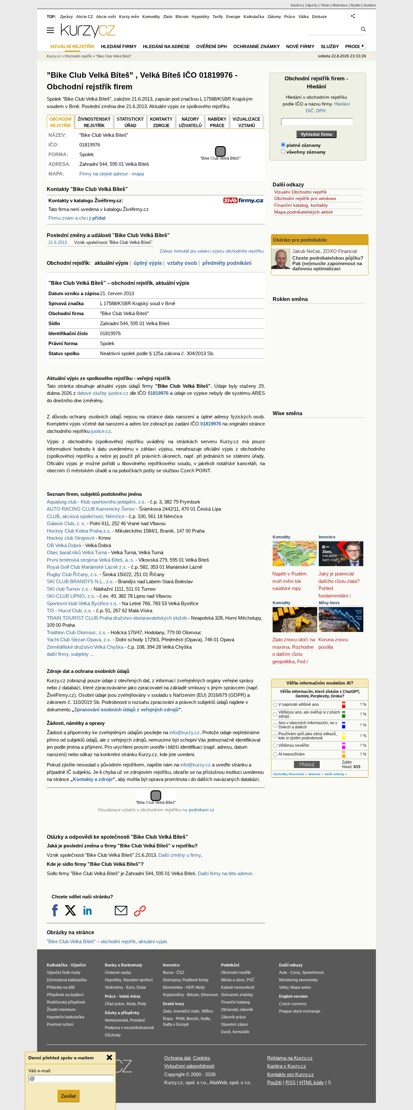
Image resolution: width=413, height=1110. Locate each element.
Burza (168, 972)
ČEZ (180, 972)
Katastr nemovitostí (237, 987)
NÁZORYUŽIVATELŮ (190, 122)
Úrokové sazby (118, 972)
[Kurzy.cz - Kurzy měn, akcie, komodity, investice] (88, 36)
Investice (327, 537)
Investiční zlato (186, 1011)
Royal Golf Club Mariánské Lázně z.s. (87, 567)
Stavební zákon (234, 1024)
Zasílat (68, 1096)
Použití (274, 1082)
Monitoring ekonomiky (298, 980)
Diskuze (319, 17)
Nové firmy (300, 46)
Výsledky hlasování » (290, 774)
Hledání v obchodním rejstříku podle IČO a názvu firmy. (316, 104)
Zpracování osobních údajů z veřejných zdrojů (126, 709)
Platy (141, 1004)
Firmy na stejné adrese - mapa (111, 173)
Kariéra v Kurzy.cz (286, 1066)
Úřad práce (115, 1004)
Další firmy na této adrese (225, 873)
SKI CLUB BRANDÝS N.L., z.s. (80, 581)
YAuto (324, 5)
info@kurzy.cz (184, 732)
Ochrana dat (177, 1058)
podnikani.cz (201, 809)
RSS (291, 1082)
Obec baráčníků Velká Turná (77, 552)
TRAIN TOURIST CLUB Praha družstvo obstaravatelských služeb (117, 618)
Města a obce (233, 980)
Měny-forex (329, 603)
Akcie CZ (84, 17)
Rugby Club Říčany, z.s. (72, 574)
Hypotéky (200, 17)
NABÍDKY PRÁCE (217, 122)
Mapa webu (300, 987)
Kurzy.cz (54, 56)
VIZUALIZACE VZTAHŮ (246, 122)
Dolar (141, 987)
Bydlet (355, 5)
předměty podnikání (226, 263)
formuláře (241, 1032)
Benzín (192, 1018)
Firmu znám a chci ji (77, 218)
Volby (283, 987)
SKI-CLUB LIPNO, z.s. (71, 596)
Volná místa (129, 996)
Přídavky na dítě (61, 987)
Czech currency (293, 1004)
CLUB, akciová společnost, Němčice (86, 516)
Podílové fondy (195, 980)
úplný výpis (148, 263)
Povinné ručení (60, 1024)
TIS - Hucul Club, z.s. (69, 610)
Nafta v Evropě (176, 1024)
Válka (303, 17)
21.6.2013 (57, 242)
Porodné (137, 1020)
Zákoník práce (233, 1017)
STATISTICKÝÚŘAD (130, 122)
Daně (226, 1032)
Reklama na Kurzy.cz (290, 1058)
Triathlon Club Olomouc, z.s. (76, 632)
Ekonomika (173, 987)
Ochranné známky (256, 46)
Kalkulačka (254, 17)
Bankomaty (131, 965)
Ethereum (209, 995)
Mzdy (131, 1004)
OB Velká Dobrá (64, 545)
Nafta (205, 1018)
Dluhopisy (171, 980)
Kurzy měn (129, 17)
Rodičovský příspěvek (66, 1002)
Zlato (167, 17)
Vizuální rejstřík (72, 46)
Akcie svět (106, 17)
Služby (330, 46)
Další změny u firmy (179, 855)
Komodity (281, 537)
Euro (130, 987)
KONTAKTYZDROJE (161, 122)
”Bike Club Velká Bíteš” (114, 56)
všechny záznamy (305, 152)
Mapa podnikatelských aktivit (303, 212)
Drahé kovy (173, 1004)
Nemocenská (116, 1020)
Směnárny (114, 987)
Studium (369, 5)
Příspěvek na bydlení (65, 995)
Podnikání (230, 965)
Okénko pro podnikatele (300, 240)
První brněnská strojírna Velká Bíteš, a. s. (90, 560)
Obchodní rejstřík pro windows (305, 198)
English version (293, 996)
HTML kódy (311, 1082)
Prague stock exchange (299, 1011)
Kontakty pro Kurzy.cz (290, 1074)
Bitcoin (182, 17)
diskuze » (316, 774)
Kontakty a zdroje (93, 779)
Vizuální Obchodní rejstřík (300, 192)
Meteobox (340, 5)
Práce (289, 17)
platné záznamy (303, 145)
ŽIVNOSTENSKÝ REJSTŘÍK (94, 122)
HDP (190, 987)
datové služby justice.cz (102, 393)
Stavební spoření (138, 980)
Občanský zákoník (237, 1009)
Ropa (168, 1018)
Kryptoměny (173, 995)
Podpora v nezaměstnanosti (129, 1027)
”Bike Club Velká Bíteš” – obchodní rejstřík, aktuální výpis (107, 941)
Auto (283, 972)
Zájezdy (311, 5)
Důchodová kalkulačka (67, 980)
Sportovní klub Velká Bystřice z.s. (82, 603)
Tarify (218, 17)
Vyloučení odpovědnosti (189, 1066)
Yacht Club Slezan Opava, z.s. (79, 639)
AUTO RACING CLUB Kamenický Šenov (91, 509)
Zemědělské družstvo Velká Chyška (85, 647)
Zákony (274, 17)
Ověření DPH (211, 46)
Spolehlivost (313, 972)
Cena (295, 972)
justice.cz (101, 431)
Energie (233, 17)
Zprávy (66, 17)
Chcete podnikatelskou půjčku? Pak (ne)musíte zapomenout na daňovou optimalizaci (327, 263)
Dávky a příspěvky (122, 1013)
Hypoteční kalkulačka (65, 1017)
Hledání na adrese (166, 46)
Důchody (113, 1035)
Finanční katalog (235, 1002)
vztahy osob (182, 263)
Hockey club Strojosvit (70, 538)
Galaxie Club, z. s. (66, 523)
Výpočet (78, 965)
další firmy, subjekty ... (70, 654)
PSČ (251, 980)
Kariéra (296, 5)
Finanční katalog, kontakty (301, 205)
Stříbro (207, 1011)
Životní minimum (61, 1009)
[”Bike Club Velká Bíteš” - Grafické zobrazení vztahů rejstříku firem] (220, 159)
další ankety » (336, 774)
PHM (180, 1018)
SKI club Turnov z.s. (68, 589)
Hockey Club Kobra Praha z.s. (79, 531)
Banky (111, 965)
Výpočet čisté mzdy (63, 972)
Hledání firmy (118, 46)
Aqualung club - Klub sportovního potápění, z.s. (96, 502)
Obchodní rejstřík (78, 56)
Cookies (201, 1058)
